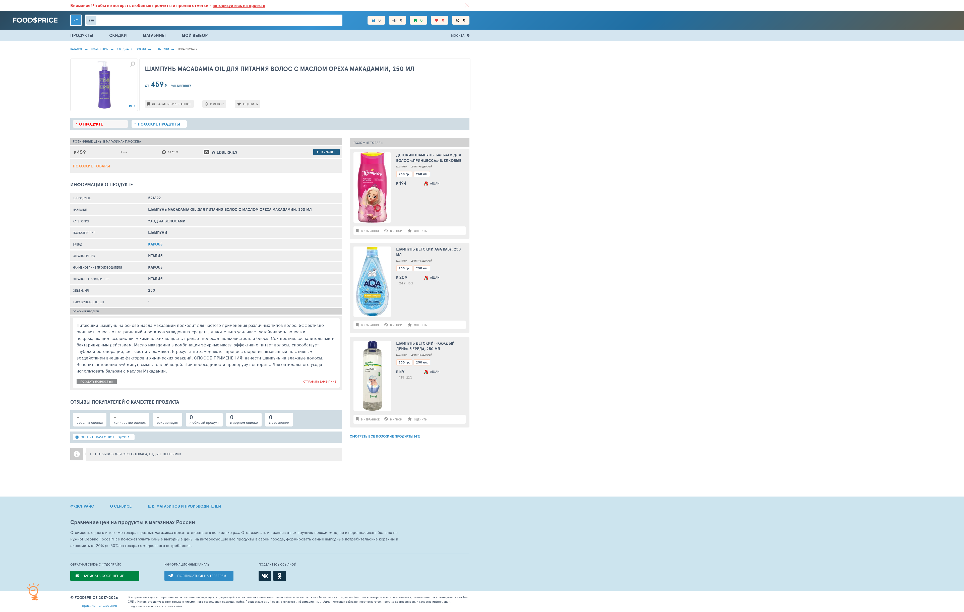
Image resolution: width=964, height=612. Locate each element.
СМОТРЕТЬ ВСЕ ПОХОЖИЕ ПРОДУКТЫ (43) (385, 436)
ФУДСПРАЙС (82, 506)
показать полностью (96, 381)
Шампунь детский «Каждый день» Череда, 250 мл (425, 346)
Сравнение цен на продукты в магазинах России (132, 522)
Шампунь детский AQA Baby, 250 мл (428, 252)
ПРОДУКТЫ (81, 35)
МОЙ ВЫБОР (195, 35)
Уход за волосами (131, 49)
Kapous (155, 244)
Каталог (76, 49)
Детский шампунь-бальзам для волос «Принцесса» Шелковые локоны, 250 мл (428, 158)
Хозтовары (99, 49)
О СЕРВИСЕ (121, 506)
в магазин (328, 152)
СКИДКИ (118, 35)
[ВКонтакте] (265, 576)
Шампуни (161, 49)
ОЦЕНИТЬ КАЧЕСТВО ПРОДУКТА (105, 437)
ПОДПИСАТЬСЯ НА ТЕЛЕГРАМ (201, 575)
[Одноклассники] (279, 576)
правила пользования (99, 605)
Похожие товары (91, 166)
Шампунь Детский (421, 166)
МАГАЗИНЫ (154, 35)
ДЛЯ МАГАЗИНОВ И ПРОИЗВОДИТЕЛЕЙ (184, 506)
